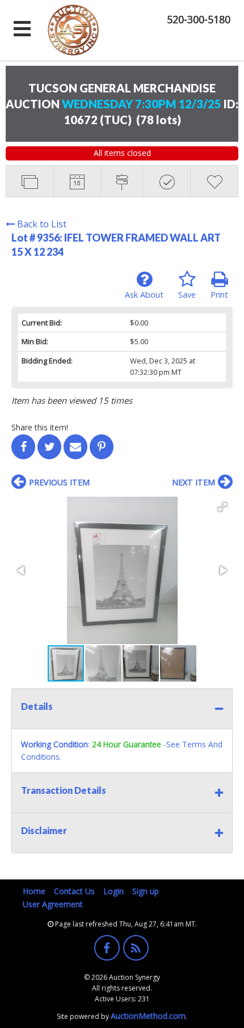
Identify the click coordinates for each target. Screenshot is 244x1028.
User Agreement (53, 904)
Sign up (145, 891)
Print (219, 294)
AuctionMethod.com (148, 1015)
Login (113, 891)
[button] (222, 507)
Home (34, 891)
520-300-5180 (198, 19)
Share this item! (39, 427)
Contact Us (74, 891)
